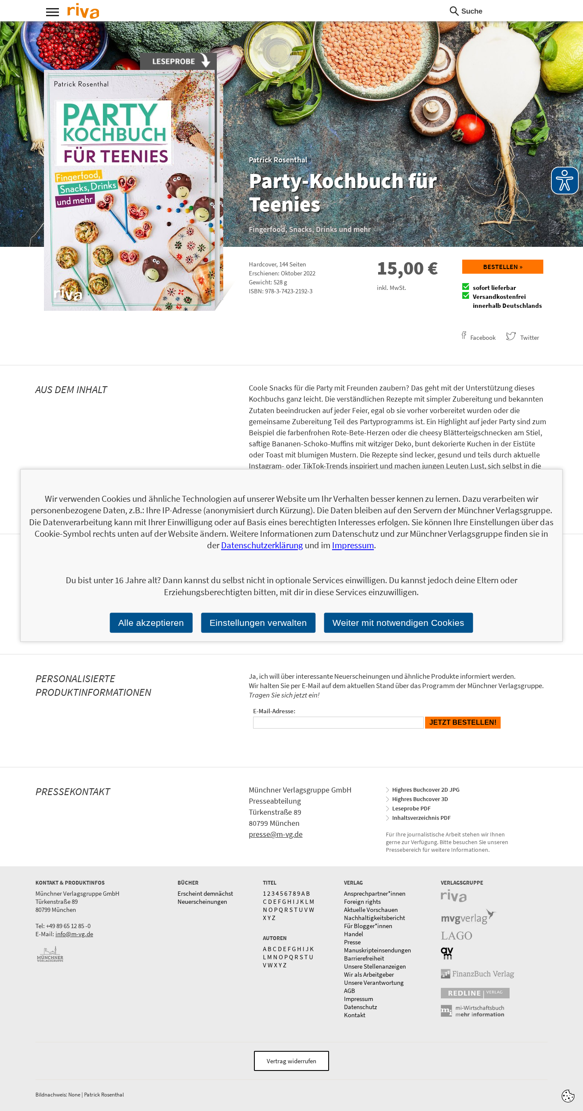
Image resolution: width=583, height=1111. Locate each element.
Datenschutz (360, 1007)
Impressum (358, 999)
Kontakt (354, 1015)
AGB (349, 991)
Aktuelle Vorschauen (371, 910)
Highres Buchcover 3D (420, 799)
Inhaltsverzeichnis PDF (421, 818)
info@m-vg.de (74, 934)
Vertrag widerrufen (291, 1061)
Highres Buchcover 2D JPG (426, 789)
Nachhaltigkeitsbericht (374, 918)
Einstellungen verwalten (258, 623)
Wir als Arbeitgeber (369, 974)
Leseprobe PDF (411, 808)
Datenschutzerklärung (262, 545)
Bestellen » (502, 266)
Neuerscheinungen (202, 901)
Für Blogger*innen (368, 926)
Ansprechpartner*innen (374, 893)
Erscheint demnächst (205, 893)
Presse (352, 942)
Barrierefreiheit (364, 958)
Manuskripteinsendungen (377, 950)
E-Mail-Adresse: (274, 711)
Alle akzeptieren (151, 623)
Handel (353, 934)
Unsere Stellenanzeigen (375, 966)
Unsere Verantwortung (374, 982)
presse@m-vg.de (276, 834)
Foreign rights (362, 901)
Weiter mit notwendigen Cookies (398, 623)
